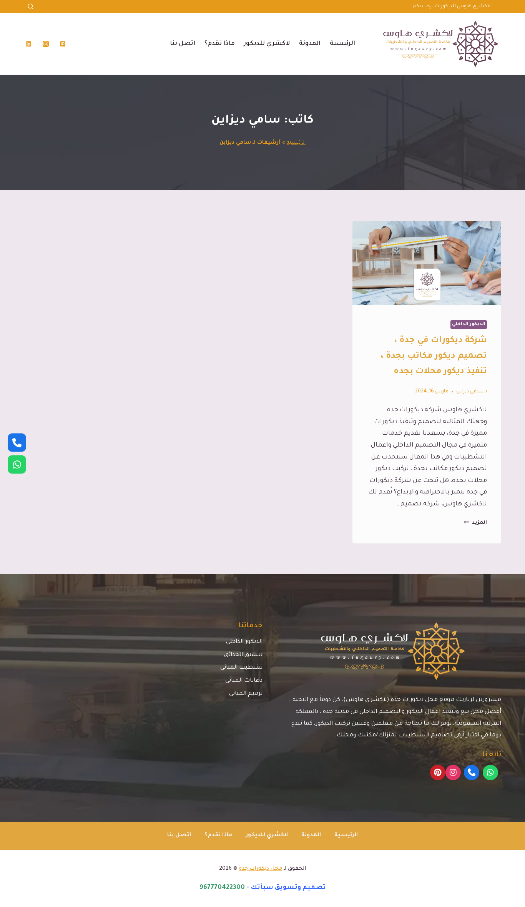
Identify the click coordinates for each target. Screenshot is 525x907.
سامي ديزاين (469, 391)
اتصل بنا (182, 43)
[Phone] (471, 772)
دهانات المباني (243, 681)
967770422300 (222, 887)
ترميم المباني (245, 694)
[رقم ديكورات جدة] (17, 443)
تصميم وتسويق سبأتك (288, 887)
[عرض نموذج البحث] (30, 6)
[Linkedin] (28, 44)
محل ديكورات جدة (260, 869)
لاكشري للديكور (267, 43)
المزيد (475, 523)
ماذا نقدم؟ (219, 43)
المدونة (310, 43)
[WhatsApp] (490, 772)
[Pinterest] (62, 44)
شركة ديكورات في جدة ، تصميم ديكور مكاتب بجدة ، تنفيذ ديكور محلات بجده (433, 356)
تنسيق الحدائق (243, 655)
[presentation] (426, 263)
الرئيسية (342, 43)
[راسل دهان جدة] (17, 464)
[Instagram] (46, 44)
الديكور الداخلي (468, 324)
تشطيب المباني (241, 667)
